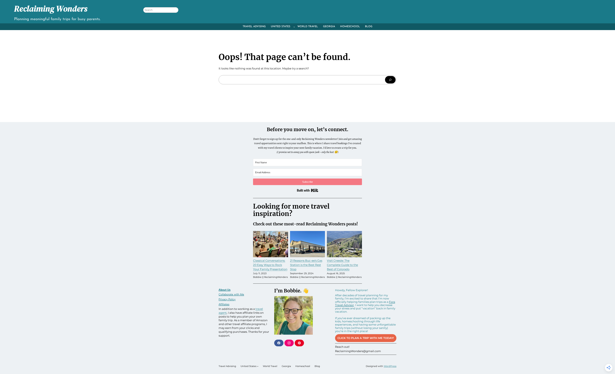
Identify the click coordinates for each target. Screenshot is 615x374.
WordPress (390, 366)
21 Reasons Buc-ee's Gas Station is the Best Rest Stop (306, 265)
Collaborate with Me (231, 294)
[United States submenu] (294, 27)
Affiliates (224, 304)
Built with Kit (307, 190)
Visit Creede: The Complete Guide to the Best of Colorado (342, 265)
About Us (224, 289)
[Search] (390, 80)
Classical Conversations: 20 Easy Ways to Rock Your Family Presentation (270, 265)
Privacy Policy (227, 299)
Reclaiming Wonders (50, 8)
